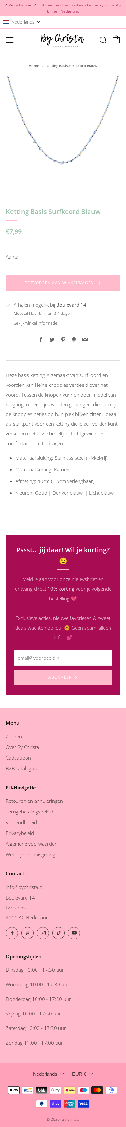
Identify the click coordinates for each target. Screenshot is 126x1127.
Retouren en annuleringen (34, 801)
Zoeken (14, 736)
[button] (22, 22)
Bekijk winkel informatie (35, 323)
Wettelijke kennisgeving (30, 854)
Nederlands (45, 1074)
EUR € (79, 1074)
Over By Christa (22, 747)
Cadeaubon (18, 757)
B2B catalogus (21, 768)
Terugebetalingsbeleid (29, 811)
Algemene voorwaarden (32, 843)
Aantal (12, 257)
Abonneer (60, 677)
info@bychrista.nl (24, 887)
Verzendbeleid (21, 822)
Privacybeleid (20, 833)
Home (34, 65)
